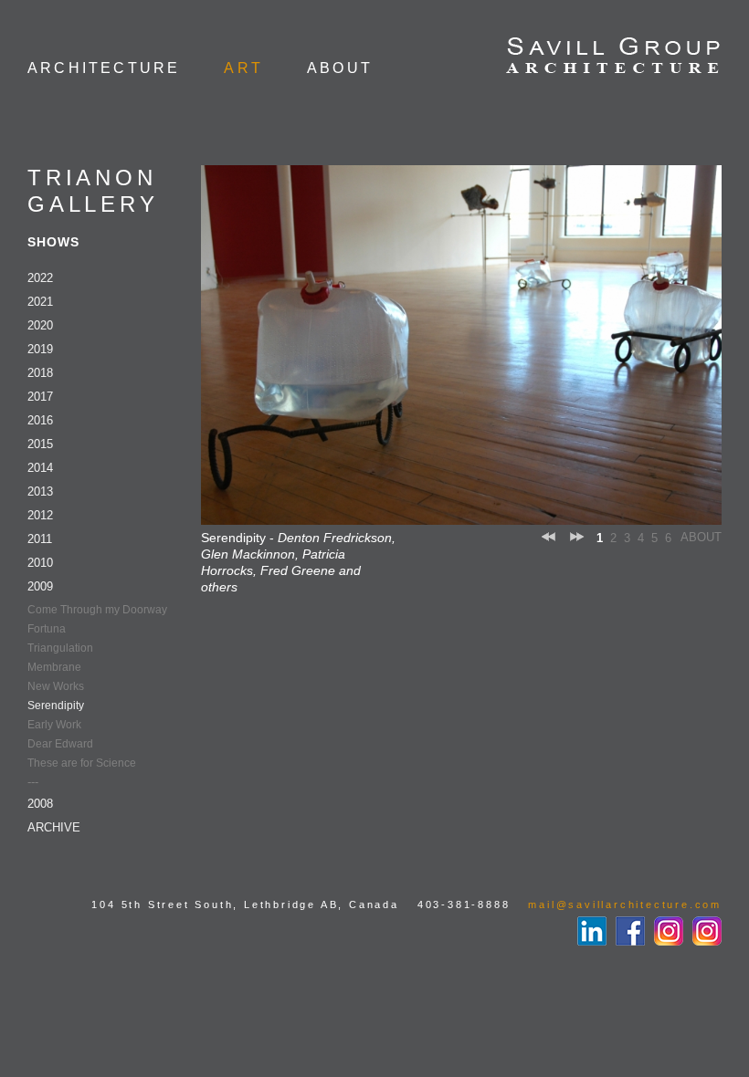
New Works (55, 686)
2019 (40, 349)
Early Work (54, 724)
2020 (40, 325)
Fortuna (46, 628)
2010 (40, 563)
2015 (40, 444)
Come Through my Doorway (97, 609)
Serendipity (55, 705)
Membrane (54, 667)
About (340, 68)
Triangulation (60, 648)
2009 (40, 586)
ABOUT (701, 537)
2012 (40, 515)
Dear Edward (60, 743)
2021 (40, 301)
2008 (40, 803)
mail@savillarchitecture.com (625, 904)
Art (243, 68)
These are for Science (81, 763)
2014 (40, 468)
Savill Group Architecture (614, 57)
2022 (40, 278)
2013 (40, 491)
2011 (39, 539)
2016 (40, 420)
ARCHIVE (53, 827)
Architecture (103, 68)
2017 (40, 396)
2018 (40, 373)
